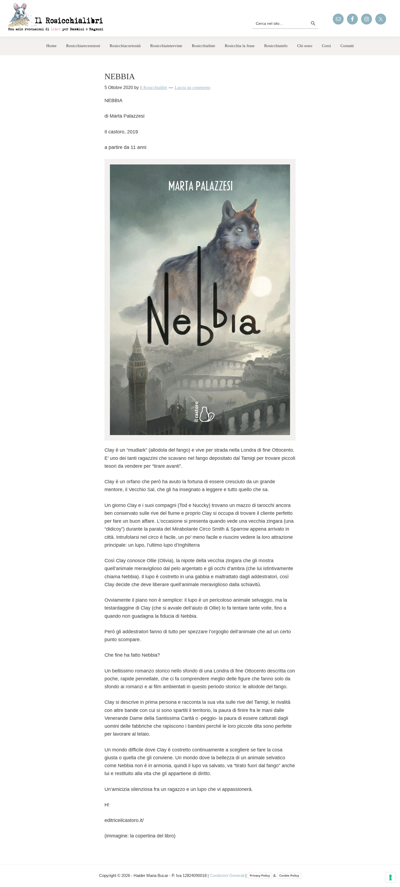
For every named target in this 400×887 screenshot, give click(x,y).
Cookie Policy (289, 875)
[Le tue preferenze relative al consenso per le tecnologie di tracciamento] (390, 877)
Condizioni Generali (227, 875)
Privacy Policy (260, 875)
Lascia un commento (192, 87)
